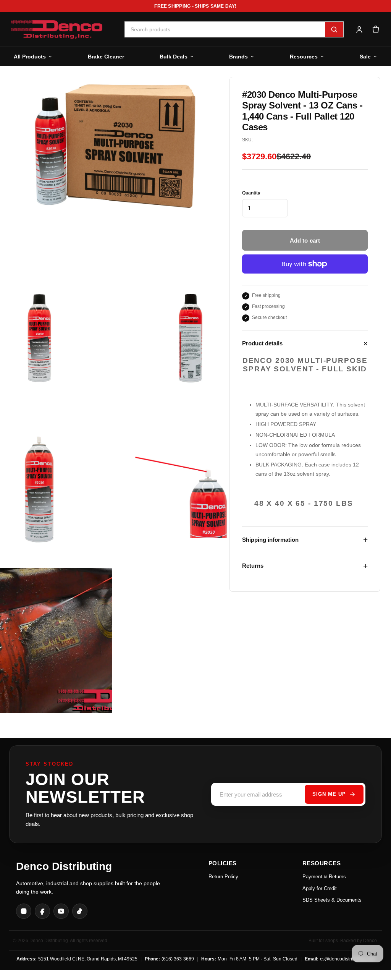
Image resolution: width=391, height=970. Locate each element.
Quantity (251, 193)
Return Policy (223, 876)
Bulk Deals (173, 56)
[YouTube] (61, 911)
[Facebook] (42, 911)
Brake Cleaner (106, 56)
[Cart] (375, 29)
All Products (30, 56)
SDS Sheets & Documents (332, 900)
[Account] (359, 29)
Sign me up (329, 794)
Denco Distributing (64, 866)
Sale (365, 56)
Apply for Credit (319, 888)
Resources (304, 56)
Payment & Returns (324, 876)
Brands (238, 56)
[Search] (334, 29)
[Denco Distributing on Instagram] (23, 911)
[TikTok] (79, 911)
